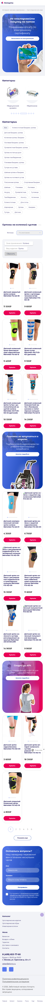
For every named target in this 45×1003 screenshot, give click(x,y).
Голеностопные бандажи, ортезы (24, 128)
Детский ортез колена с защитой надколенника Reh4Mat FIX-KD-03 (32, 524)
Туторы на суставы (11, 167)
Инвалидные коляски (10, 926)
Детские (18, 212)
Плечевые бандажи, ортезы (14, 162)
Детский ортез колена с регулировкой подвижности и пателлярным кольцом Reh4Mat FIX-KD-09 (12, 580)
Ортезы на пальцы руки (12, 152)
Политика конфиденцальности (15, 979)
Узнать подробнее (22, 454)
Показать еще (22, 838)
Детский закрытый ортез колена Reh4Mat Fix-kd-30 (12, 294)
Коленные (35, 197)
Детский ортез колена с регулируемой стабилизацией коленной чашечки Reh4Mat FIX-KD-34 (32, 580)
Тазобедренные (10, 197)
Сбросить (11, 254)
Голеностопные (9, 202)
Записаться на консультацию (22, 38)
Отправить (22, 887)
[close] (43, 750)
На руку (7, 192)
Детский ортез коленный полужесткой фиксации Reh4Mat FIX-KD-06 (32, 637)
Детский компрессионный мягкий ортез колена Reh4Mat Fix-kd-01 (12, 524)
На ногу (23, 197)
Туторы (6, 212)
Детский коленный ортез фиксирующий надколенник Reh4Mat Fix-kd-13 (12, 351)
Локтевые (31, 187)
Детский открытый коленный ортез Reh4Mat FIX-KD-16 (12, 803)
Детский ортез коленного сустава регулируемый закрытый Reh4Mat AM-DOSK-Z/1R (12, 638)
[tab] (11, 113)
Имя (7, 866)
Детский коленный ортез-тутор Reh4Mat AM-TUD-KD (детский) (32, 351)
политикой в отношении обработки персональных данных (24, 894)
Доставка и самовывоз (10, 945)
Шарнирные (8, 207)
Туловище (34, 192)
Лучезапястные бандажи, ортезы (16, 147)
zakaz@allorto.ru (9, 964)
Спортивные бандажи (32, 182)
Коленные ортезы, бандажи (14, 137)
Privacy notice (38, 750)
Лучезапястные (20, 192)
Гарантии (5, 942)
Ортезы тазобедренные (12, 157)
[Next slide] (43, 96)
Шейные (7, 187)
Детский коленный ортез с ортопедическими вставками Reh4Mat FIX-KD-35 (32, 296)
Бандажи (32, 207)
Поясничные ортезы (11, 182)
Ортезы (21, 207)
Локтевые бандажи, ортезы (14, 143)
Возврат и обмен (8, 939)
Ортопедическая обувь (10, 923)
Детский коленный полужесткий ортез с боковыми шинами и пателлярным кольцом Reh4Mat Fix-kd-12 (32, 408)
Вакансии (5, 936)
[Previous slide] (1, 96)
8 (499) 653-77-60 (11, 954)
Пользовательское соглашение (15, 982)
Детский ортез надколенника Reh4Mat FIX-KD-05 (12, 747)
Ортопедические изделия (11, 920)
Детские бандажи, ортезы (13, 133)
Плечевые (19, 187)
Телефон (9, 875)
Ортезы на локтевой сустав (14, 177)
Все (5, 128)
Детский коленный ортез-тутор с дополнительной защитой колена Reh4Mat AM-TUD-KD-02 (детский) (12, 408)
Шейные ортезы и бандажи (14, 172)
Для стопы (24, 202)
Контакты (5, 948)
